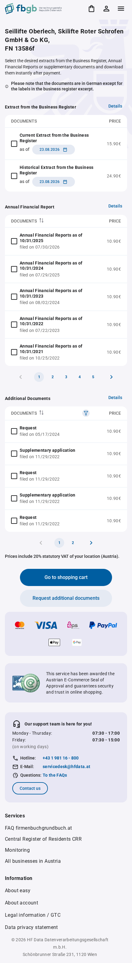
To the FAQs (55, 775)
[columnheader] (53, 221)
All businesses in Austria (33, 861)
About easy (17, 890)
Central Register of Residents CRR (43, 839)
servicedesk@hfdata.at (66, 766)
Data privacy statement (31, 927)
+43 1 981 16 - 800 (61, 758)
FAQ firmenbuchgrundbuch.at (38, 828)
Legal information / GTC (32, 915)
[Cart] (91, 8)
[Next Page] (111, 377)
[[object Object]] (86, 413)
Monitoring (17, 850)
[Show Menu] (121, 8)
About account (21, 903)
